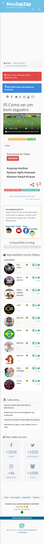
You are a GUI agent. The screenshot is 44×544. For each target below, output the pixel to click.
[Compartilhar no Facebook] (12, 97)
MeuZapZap (13, 530)
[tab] (7, 145)
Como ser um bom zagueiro (16, 66)
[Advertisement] (22, 36)
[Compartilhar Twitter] (17, 97)
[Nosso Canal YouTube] (29, 97)
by (22, 532)
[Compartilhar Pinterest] (7, 97)
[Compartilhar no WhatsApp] (20, 97)
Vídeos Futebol (19, 63)
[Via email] (32, 97)
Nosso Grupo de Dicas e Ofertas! (22, 196)
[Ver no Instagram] (24, 97)
